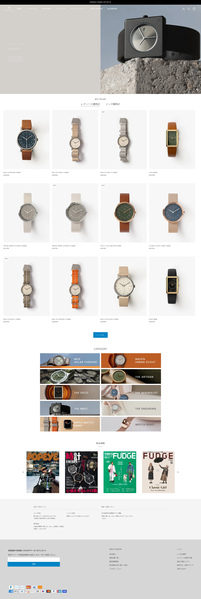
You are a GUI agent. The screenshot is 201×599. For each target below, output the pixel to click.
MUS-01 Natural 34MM (109, 319)
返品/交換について (183, 561)
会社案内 (112, 554)
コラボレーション (115, 569)
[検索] (189, 9)
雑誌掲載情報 (112, 9)
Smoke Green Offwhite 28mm (15, 246)
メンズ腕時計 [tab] (113, 104)
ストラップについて (78, 9)
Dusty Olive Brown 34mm (110, 246)
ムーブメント (61, 9)
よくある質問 (181, 554)
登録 (33, 564)
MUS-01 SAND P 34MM (60, 172)
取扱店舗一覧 (113, 558)
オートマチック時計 (41, 54)
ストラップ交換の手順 (184, 558)
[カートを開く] (194, 8)
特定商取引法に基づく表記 (118, 565)
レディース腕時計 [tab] (90, 104)
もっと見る (100, 335)
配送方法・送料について (185, 565)
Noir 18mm (153, 319)
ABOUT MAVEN (96, 9)
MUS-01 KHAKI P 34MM (11, 319)
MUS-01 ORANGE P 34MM (61, 319)
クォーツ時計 (18, 54)
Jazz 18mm (153, 172)
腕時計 (19, 9)
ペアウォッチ (32, 9)
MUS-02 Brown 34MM (12, 172)
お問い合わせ (181, 569)
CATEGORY (46, 9)
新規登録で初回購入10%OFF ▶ (100, 2)
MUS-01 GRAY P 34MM (108, 172)
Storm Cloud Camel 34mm (160, 246)
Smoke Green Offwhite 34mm (63, 246)
